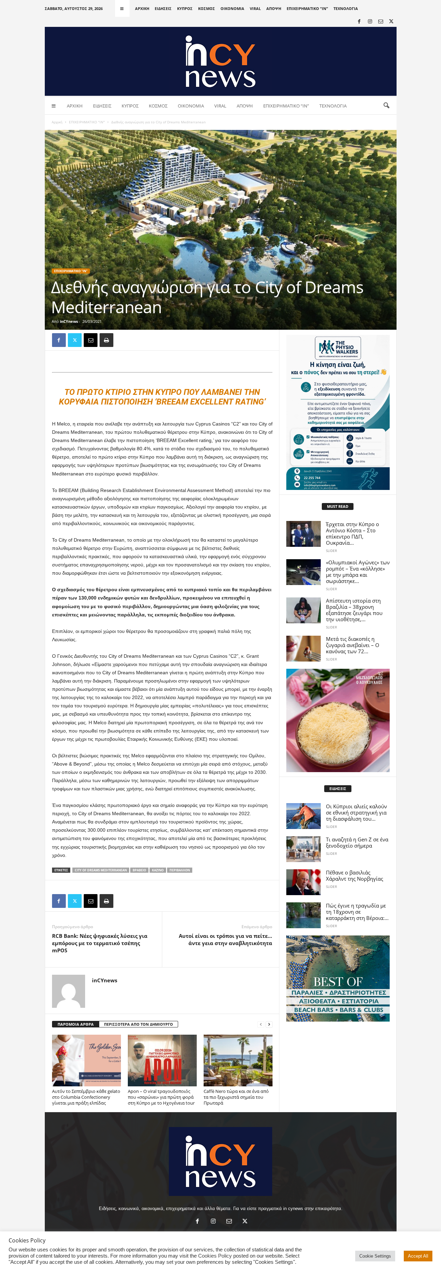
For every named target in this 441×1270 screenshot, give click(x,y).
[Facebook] (359, 22)
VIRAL (255, 8)
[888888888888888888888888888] (338, 412)
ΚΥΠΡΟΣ (185, 8)
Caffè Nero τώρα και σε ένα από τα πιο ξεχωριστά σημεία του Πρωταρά (236, 1097)
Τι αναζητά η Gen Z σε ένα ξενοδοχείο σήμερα (357, 842)
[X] (391, 22)
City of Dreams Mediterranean (101, 870)
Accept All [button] (418, 1256)
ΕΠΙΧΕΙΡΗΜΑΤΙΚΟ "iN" (87, 122)
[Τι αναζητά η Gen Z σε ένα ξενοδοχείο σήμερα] (303, 849)
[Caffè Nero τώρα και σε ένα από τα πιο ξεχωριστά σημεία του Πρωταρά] (238, 1060)
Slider (331, 550)
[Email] (91, 340)
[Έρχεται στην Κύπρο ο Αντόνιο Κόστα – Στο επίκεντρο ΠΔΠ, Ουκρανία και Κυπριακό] (303, 534)
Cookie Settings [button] (375, 1256)
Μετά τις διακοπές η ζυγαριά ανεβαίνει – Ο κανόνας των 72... (352, 645)
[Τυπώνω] (106, 340)
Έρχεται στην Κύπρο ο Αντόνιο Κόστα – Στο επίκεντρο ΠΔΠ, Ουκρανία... (352, 533)
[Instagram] (370, 22)
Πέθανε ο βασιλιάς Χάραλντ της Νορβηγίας (354, 875)
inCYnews (69, 321)
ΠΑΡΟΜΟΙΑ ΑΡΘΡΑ (76, 1024)
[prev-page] (260, 1024)
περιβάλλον (180, 870)
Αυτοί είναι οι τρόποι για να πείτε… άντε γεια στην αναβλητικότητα (225, 939)
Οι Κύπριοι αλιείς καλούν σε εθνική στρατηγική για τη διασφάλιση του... (356, 812)
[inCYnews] (221, 61)
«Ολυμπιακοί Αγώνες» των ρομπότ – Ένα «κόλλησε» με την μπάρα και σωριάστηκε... (358, 571)
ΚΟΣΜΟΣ (206, 8)
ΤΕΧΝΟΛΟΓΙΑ (346, 8)
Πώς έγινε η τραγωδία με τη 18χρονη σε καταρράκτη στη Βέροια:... (357, 911)
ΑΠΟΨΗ (273, 8)
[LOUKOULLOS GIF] (338, 720)
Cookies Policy (215, 1256)
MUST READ (337, 506)
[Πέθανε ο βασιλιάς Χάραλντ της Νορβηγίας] (303, 882)
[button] (386, 105)
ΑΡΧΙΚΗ (142, 8)
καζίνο (158, 870)
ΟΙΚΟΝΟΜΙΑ (232, 8)
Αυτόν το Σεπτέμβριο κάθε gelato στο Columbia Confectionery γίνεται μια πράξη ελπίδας (86, 1097)
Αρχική (57, 122)
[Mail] (381, 22)
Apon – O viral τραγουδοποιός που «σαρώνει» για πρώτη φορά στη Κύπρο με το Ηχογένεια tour (161, 1097)
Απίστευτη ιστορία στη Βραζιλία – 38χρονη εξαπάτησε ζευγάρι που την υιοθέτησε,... (354, 610)
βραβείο (139, 870)
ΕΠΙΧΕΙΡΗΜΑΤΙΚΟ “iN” (307, 8)
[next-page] (269, 1024)
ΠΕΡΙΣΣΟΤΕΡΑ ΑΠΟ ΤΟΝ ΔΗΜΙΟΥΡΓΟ (138, 1024)
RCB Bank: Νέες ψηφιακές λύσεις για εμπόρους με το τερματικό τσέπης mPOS (99, 943)
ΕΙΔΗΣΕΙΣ (163, 8)
